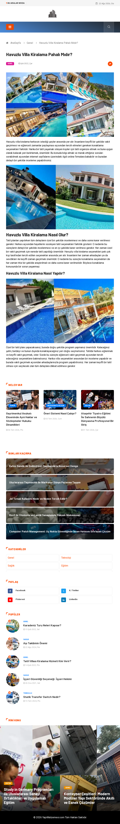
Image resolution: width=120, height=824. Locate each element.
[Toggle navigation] (10, 27)
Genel (30, 42)
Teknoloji (66, 557)
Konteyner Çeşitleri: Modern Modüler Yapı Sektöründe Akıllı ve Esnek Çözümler (89, 798)
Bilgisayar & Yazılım (56, 405)
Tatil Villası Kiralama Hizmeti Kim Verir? (47, 661)
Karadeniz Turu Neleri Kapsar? (42, 625)
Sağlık (11, 565)
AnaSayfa (15, 42)
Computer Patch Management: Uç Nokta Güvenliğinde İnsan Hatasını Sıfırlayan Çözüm (67, 3)
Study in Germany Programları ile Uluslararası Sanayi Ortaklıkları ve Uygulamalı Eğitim (28, 796)
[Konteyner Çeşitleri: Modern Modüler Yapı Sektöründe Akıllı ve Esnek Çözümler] (90, 768)
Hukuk (12, 405)
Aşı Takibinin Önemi (35, 643)
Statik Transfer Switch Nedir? (41, 697)
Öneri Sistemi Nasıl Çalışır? (60, 413)
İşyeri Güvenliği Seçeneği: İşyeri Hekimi (47, 679)
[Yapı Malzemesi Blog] (60, 13)
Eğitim (87, 405)
